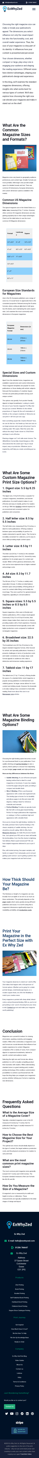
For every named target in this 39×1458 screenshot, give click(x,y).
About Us (19, 1365)
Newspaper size (8, 694)
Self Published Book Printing (19, 1298)
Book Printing (19, 1289)
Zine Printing (19, 1285)
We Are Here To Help (19, 1333)
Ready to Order (19, 1342)
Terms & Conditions (19, 1382)
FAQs (19, 1377)
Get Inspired (20, 1325)
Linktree (19, 1373)
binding (18, 506)
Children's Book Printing (19, 1306)
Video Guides (19, 1360)
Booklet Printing (19, 1293)
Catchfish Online (26, 1454)
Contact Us (10, 1406)
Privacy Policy (19, 1386)
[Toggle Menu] (34, 9)
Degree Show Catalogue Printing (19, 1310)
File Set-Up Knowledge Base (19, 1337)
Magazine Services (9, 833)
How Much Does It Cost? (19, 1329)
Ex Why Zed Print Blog (19, 1356)
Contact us (11, 1007)
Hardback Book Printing (19, 1302)
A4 (21, 306)
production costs (26, 910)
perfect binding (21, 764)
